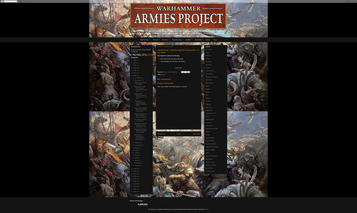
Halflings (208, 104)
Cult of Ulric (209, 74)
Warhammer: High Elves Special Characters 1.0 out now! (141, 89)
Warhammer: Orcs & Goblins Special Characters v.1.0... (141, 125)
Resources (165, 40)
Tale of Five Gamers (212, 156)
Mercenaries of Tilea (212, 128)
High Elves (209, 107)
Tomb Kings (209, 159)
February (138, 163)
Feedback (188, 40)
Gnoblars (208, 101)
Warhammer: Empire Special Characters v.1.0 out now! (141, 130)
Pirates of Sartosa (211, 144)
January (137, 165)
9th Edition (209, 49)
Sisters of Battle (210, 150)
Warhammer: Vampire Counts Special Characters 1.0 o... (141, 103)
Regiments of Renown (212, 147)
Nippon (208, 131)
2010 (135, 191)
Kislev (207, 116)
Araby (207, 58)
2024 (135, 65)
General (208, 98)
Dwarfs (163, 74)
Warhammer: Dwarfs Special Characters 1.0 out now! (141, 109)
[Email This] (182, 72)
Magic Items (209, 125)
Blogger (207, 209)
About (215, 40)
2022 (135, 70)
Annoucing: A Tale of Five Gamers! (140, 120)
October (137, 142)
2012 (135, 186)
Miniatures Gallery (177, 40)
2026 (135, 60)
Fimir (207, 95)
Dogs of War (209, 83)
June (136, 153)
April (136, 158)
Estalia (208, 92)
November (138, 80)
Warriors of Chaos (211, 165)
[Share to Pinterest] (189, 72)
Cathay (208, 67)
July (136, 150)
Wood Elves (209, 168)
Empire (208, 89)
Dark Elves (209, 80)
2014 (135, 181)
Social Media (198, 40)
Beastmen (209, 61)
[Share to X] (185, 72)
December (138, 77)
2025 (135, 63)
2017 (135, 174)
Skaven (208, 153)
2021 (135, 73)
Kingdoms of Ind (210, 113)
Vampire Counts (210, 162)
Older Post (196, 134)
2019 (135, 168)
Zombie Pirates (210, 171)
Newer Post (161, 134)
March (137, 160)
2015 (135, 179)
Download (178, 68)
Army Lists (155, 40)
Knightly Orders (210, 119)
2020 (135, 75)
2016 (135, 176)
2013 (135, 184)
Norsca (208, 134)
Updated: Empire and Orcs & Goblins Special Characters (141, 115)
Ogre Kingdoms (210, 138)
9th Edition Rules (144, 40)
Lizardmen (209, 122)
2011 (134, 189)
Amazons (208, 55)
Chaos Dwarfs (210, 71)
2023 (135, 68)
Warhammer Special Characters (140, 83)
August (137, 148)
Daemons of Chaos (211, 77)
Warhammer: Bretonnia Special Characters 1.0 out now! (141, 96)
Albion (207, 52)
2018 (135, 171)
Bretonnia (208, 64)
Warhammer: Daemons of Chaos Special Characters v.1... (140, 137)
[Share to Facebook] (187, 72)
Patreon (208, 40)
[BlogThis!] (184, 72)
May (136, 155)
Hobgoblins (209, 110)
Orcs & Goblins (210, 140)
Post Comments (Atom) (182, 138)
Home (179, 134)
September (138, 145)
